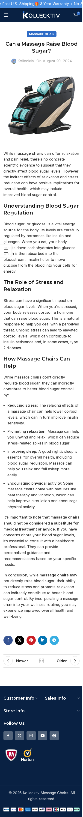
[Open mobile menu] (5, 15)
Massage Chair (41, 34)
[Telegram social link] (54, 640)
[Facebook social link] (8, 640)
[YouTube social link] (42, 735)
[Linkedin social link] (42, 640)
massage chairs (28, 153)
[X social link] (19, 640)
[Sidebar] (6, 251)
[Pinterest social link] (31, 640)
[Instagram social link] (31, 735)
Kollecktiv (26, 61)
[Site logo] (41, 14)
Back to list (41, 660)
